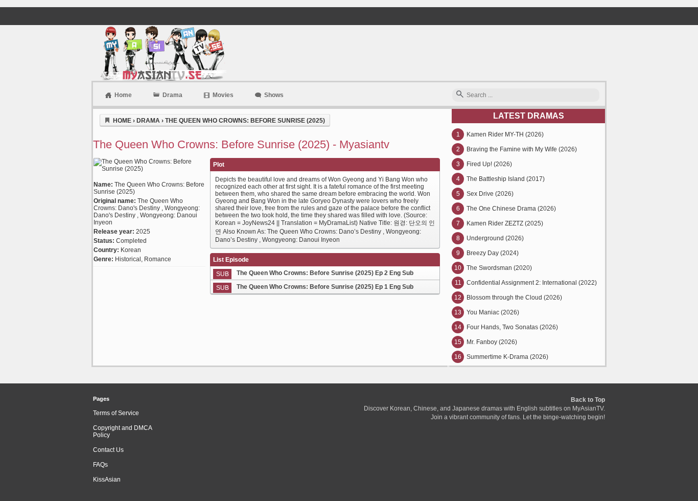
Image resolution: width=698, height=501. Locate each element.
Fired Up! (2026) (489, 164)
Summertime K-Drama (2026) (507, 356)
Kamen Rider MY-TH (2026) (505, 134)
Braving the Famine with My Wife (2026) (522, 149)
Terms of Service (116, 413)
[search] (460, 94)
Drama (172, 95)
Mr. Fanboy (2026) (492, 342)
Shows (274, 95)
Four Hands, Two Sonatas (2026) (512, 327)
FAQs (100, 464)
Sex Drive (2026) (490, 193)
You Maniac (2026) (493, 312)
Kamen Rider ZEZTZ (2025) (505, 223)
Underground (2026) (495, 238)
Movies (223, 95)
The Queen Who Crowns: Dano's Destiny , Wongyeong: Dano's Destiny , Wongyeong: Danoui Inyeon (147, 211)
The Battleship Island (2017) (506, 179)
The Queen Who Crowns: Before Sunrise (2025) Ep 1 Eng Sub (325, 286)
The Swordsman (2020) (499, 267)
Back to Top (588, 399)
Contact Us (108, 449)
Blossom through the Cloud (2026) (514, 297)
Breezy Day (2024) (493, 253)
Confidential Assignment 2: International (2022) (532, 282)
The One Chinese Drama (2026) (511, 208)
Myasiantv (162, 53)
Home (123, 95)
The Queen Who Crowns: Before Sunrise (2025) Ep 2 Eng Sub (325, 273)
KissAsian (107, 479)
